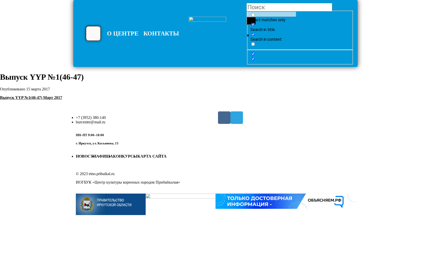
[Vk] (224, 117)
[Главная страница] (207, 35)
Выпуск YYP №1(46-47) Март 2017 (31, 97)
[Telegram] (236, 117)
